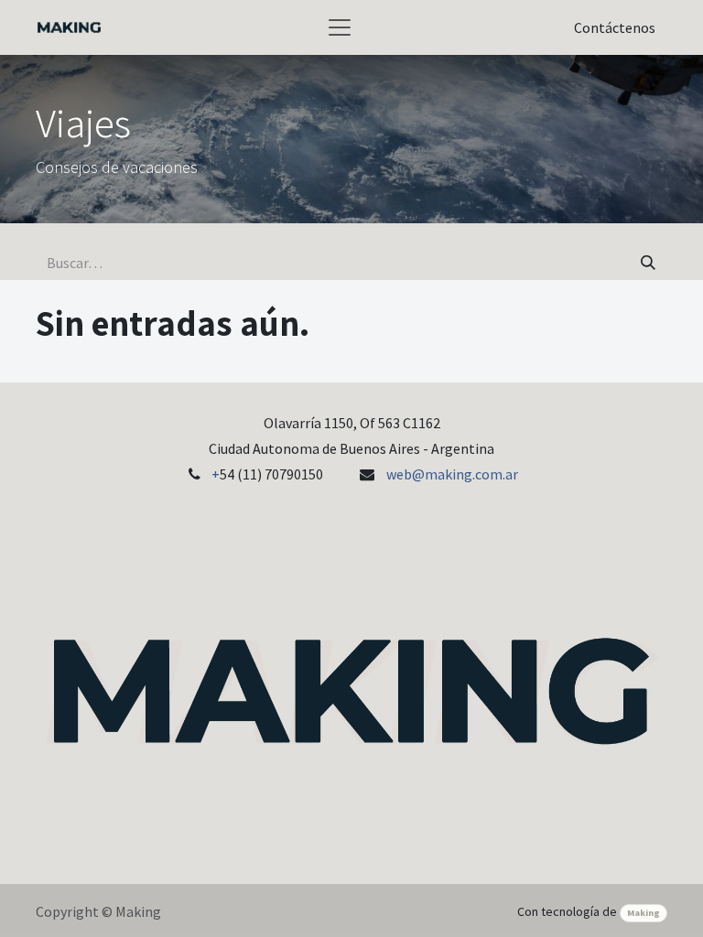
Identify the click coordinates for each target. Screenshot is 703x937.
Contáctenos (614, 27)
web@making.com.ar (452, 474)
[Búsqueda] (648, 262)
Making (643, 913)
